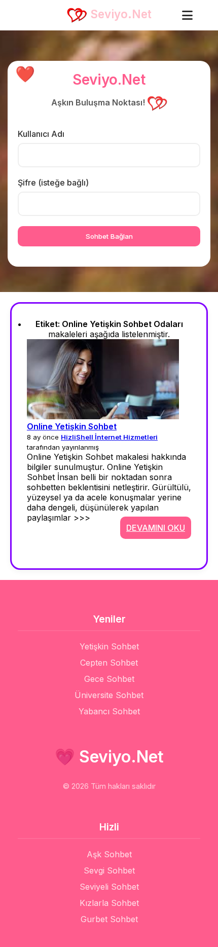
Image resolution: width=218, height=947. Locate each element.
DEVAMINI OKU (155, 528)
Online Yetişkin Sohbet (72, 426)
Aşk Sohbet (109, 854)
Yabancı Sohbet (109, 711)
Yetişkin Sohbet (109, 646)
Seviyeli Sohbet (109, 887)
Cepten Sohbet (109, 663)
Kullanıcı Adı (41, 134)
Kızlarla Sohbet (109, 903)
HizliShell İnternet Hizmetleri (109, 437)
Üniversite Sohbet (109, 695)
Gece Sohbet (109, 679)
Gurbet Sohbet (109, 919)
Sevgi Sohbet (109, 870)
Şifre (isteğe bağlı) (53, 182)
